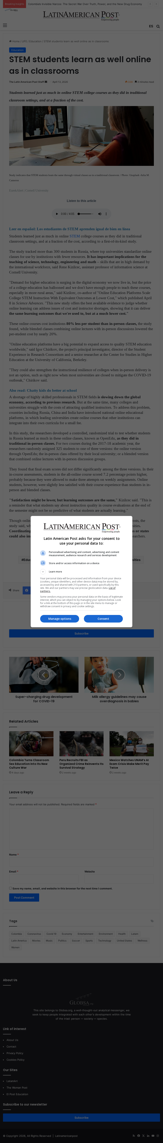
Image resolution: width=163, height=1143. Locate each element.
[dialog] (81, 571)
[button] (81, 571)
